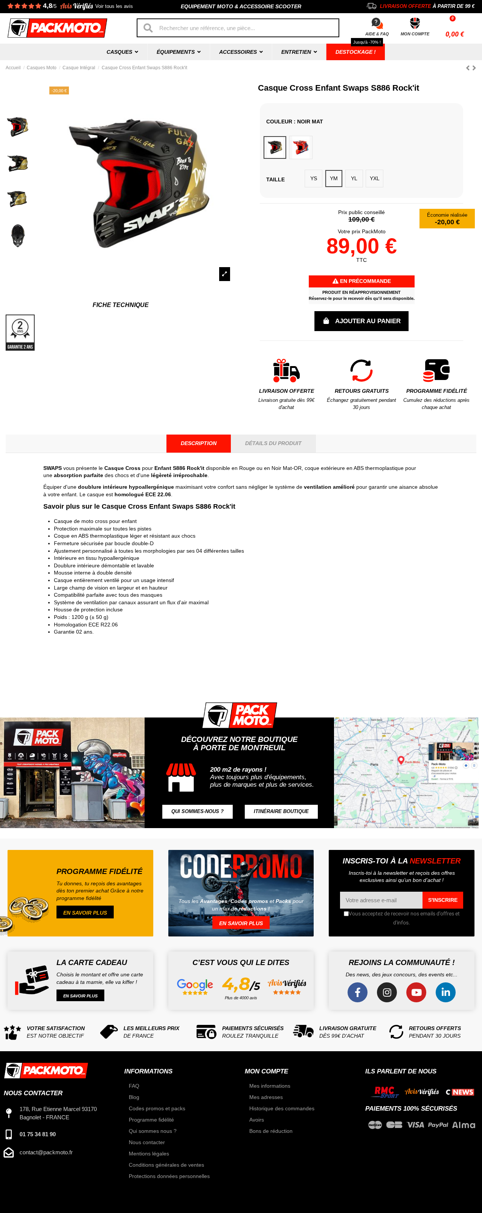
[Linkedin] (446, 992)
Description (199, 443)
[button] (197, 812)
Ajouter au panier (368, 321)
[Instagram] (387, 992)
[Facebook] (358, 992)
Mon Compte (415, 34)
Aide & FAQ (377, 34)
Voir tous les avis (114, 6)
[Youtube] (416, 992)
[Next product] (474, 68)
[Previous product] (469, 68)
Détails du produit (273, 443)
